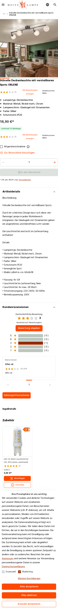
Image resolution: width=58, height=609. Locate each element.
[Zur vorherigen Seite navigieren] (8, 385)
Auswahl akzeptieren (29, 604)
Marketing (27, 572)
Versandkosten (25, 180)
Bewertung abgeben (29, 328)
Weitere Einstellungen (29, 578)
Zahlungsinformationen (16, 395)
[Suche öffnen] (55, 5)
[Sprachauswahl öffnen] (47, 5)
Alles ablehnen (29, 595)
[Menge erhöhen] (55, 162)
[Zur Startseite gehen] (22, 4)
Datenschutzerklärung (13, 567)
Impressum (7, 559)
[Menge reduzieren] (3, 162)
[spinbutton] (29, 162)
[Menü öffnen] (3, 5)
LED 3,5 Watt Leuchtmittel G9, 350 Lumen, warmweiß (16, 461)
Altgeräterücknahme (14, 147)
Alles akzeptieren (29, 587)
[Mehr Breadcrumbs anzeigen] (4, 13)
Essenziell (11, 572)
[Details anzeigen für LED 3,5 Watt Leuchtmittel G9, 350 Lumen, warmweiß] (17, 441)
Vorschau (19, 485)
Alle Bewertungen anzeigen (30, 92)
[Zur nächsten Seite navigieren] (50, 385)
